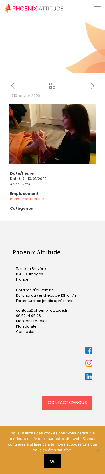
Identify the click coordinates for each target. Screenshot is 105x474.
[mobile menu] (97, 8)
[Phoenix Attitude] (34, 8)
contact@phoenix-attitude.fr (41, 310)
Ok (52, 461)
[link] (88, 350)
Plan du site (26, 326)
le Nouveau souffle (27, 199)
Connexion (26, 331)
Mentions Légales (32, 321)
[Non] (98, 450)
